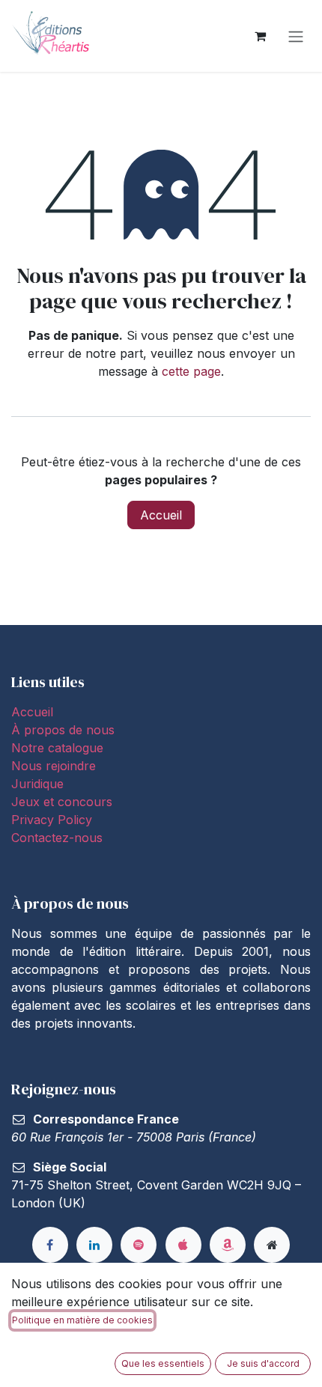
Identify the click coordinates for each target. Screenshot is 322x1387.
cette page (191, 371)
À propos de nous (63, 729)
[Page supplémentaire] (272, 1245)
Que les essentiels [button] (162, 1363)
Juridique (37, 783)
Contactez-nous (57, 837)
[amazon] (228, 1245)
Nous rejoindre (53, 765)
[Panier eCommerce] (260, 36)
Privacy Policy (51, 819)
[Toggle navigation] (296, 36)
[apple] (183, 1245)
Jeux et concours (63, 801)
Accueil (161, 514)
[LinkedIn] (94, 1245)
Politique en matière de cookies (82, 1320)
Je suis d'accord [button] (263, 1363)
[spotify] (139, 1245)
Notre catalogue (57, 747)
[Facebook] (50, 1245)
